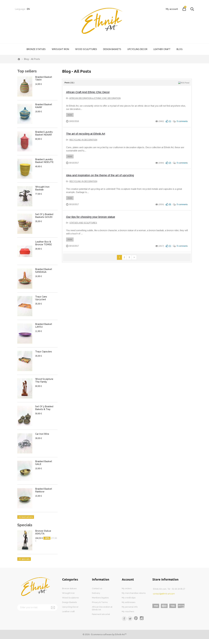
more (70, 115)
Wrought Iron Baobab (42, 188)
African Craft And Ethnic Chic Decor (88, 92)
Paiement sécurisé (101, 614)
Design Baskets (112, 49)
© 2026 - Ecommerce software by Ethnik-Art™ (105, 634)
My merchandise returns (134, 593)
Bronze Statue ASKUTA (43, 532)
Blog (180, 49)
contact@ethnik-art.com (164, 594)
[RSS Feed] (183, 83)
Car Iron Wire (42, 434)
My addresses (128, 602)
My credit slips (128, 598)
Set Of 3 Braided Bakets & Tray (44, 408)
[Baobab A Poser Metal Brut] (24, 196)
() (169, 121)
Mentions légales (100, 598)
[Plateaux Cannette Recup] (24, 306)
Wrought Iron (60, 49)
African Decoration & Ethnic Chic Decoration (95, 98)
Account (128, 579)
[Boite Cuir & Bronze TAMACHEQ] (24, 251)
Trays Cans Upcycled (41, 298)
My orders (126, 588)
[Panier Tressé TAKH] (24, 86)
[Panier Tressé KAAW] (24, 114)
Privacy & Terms (100, 602)
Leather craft (161, 49)
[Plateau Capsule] (24, 361)
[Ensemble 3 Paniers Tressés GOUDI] (24, 223)
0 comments (182, 121)
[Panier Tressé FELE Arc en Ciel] (24, 498)
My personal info (130, 607)
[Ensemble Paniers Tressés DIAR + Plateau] (24, 416)
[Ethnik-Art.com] (104, 21)
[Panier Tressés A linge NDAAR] (24, 141)
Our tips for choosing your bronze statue (90, 216)
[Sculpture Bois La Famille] (24, 388)
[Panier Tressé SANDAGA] (24, 278)
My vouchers (128, 611)
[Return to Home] (18, 58)
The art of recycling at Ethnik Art (85, 133)
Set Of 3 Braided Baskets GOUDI (44, 215)
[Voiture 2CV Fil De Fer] (24, 443)
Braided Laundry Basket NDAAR (44, 133)
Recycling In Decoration (83, 140)
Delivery (96, 593)
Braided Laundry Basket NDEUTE (44, 161)
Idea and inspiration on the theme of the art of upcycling (100, 175)
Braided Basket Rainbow (43, 490)
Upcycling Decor (137, 49)
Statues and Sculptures (83, 223)
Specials (24, 525)
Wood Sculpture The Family (44, 380)
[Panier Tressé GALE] (24, 470)
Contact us (97, 588)
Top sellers (27, 71)
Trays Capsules (43, 351)
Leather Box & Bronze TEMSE (43, 243)
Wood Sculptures (86, 49)
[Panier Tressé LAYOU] (24, 333)
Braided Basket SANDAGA (43, 270)
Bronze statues (36, 49)
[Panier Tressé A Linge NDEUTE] (24, 168)
